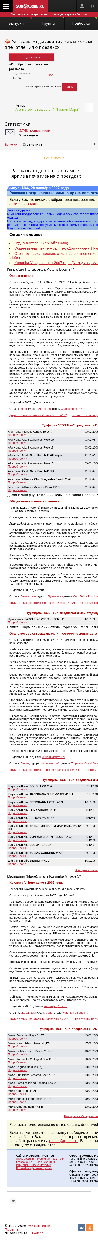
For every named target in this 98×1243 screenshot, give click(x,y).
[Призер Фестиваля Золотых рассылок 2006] (7, 42)
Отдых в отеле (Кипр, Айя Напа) (41, 243)
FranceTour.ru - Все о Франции (35, 1162)
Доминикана (28, 596)
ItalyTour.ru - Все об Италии (33, 1165)
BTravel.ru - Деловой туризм (34, 1168)
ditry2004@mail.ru (53, 757)
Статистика (17, 124)
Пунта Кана (55, 596)
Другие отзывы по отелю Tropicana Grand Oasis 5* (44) (44, 769)
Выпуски (16, 23)
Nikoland (37, 1233)
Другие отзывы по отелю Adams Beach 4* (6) (38, 415)
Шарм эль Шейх (51, 763)
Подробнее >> (17, 435)
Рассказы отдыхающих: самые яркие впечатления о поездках (49, 44)
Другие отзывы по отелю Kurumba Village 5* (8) (39, 1019)
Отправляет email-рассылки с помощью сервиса (49, 14)
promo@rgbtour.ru (63, 1141)
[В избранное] (13, 1200)
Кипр (24, 408)
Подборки (81, 23)
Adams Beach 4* (71, 408)
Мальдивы (27, 1012)
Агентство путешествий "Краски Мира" (47, 109)
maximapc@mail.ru (55, 1006)
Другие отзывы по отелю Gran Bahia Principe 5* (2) (42, 602)
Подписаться (31, 57)
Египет (25, 763)
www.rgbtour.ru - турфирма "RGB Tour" (40, 1158)
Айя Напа (44, 408)
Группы (48, 23)
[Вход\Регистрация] (82, 6)
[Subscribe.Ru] (30, 6)
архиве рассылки (24, 204)
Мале (48, 1012)
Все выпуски (54, 158)
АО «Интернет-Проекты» (29, 1227)
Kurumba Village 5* (75, 1012)
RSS (51, 74)
